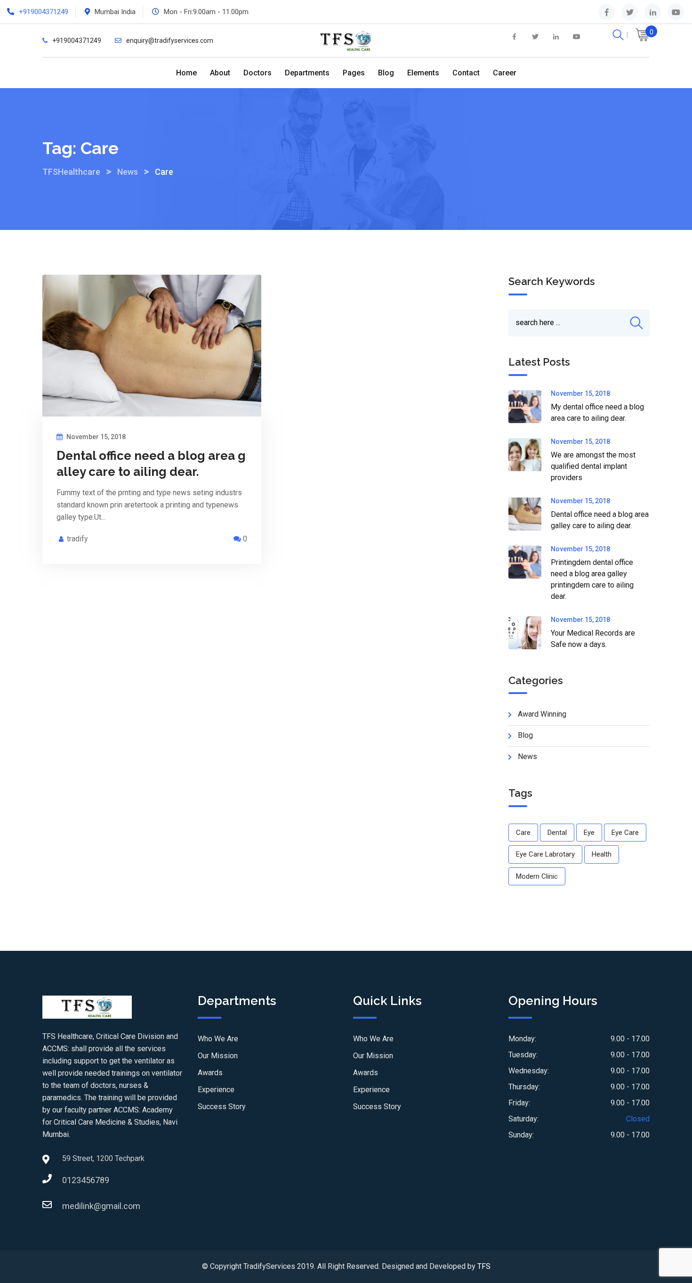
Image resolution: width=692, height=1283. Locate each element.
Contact (466, 72)
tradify (77, 538)
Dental (557, 832)
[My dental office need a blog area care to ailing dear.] (529, 406)
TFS (484, 1266)
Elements (423, 72)
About (220, 72)
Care (523, 832)
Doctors (257, 72)
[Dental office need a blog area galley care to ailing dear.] (529, 514)
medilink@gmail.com (71, 1206)
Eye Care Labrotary (545, 854)
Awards (210, 1072)
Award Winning (542, 714)
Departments (307, 72)
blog (525, 735)
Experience (216, 1089)
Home (186, 72)
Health (602, 854)
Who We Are (218, 1038)
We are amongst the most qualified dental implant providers (593, 466)
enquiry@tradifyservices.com (169, 40)
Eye (589, 832)
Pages (354, 72)
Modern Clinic (537, 876)
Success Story (222, 1106)
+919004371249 (43, 12)
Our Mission (218, 1055)
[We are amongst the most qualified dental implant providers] (529, 454)
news (527, 756)
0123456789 (71, 1180)
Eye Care (625, 832)
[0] (643, 36)
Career (504, 72)
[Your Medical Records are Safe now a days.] (529, 632)
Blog (386, 72)
